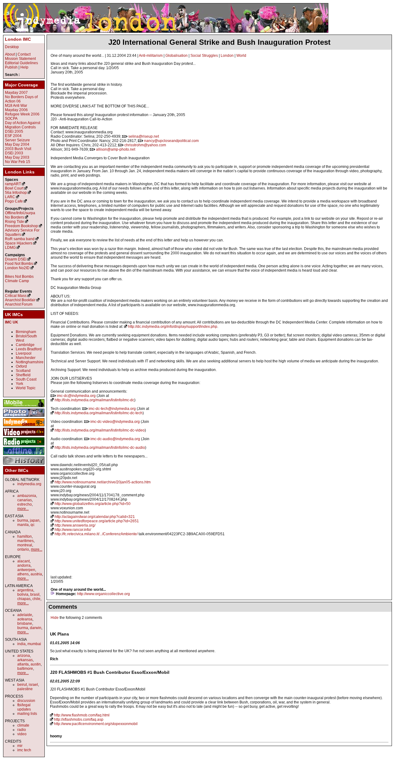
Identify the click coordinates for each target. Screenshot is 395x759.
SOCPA (11, 118)
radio (21, 730)
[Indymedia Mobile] (23, 407)
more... (23, 509)
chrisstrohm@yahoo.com (145, 145)
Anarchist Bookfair (20, 300)
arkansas (25, 660)
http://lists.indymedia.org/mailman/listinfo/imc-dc (94, 400)
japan (35, 520)
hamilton (24, 536)
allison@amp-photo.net (115, 149)
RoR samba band (20, 239)
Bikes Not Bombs (19, 276)
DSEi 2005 (14, 131)
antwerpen (26, 570)
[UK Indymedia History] (23, 465)
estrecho (24, 504)
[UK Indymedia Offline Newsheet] (23, 455)
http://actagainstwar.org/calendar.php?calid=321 (95, 517)
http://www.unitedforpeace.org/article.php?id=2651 (97, 521)
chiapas (24, 599)
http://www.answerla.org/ (75, 525)
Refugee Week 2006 (22, 114)
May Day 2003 (17, 157)
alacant (23, 561)
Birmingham (26, 332)
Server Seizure (17, 140)
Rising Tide (15, 221)
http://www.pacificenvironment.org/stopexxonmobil (96, 724)
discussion (26, 701)
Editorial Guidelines (21, 63)
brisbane (24, 623)
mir (20, 746)
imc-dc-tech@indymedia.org (112, 409)
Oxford (21, 366)
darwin (35, 628)
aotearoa (24, 619)
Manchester (25, 358)
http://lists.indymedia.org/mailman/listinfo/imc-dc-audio (100, 447)
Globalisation (176, 55)
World (241, 55)
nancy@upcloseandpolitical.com (171, 141)
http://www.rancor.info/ (73, 530)
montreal (24, 545)
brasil (35, 594)
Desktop (12, 47)
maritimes (25, 541)
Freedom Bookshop (21, 226)
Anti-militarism (151, 55)
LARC (10, 197)
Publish (11, 67)
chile (36, 599)
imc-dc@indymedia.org (76, 396)
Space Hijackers (18, 243)
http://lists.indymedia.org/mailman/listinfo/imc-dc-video (100, 430)
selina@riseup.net (143, 136)
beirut (22, 684)
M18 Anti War (16, 105)
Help (24, 67)
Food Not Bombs (19, 263)
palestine (25, 689)
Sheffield (23, 375)
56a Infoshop (16, 192)
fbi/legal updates (24, 707)
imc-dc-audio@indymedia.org (115, 439)
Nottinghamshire (30, 362)
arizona (23, 655)
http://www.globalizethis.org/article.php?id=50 (93, 504)
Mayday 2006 (16, 110)
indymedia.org (29, 484)
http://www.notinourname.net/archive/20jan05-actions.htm (103, 482)
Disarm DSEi (16, 259)
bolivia (22, 594)
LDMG (10, 247)
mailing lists (27, 713)
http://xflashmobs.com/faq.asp (78, 719)
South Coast (26, 379)
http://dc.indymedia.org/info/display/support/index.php (172, 326)
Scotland (23, 371)
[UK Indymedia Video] (23, 436)
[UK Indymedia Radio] (23, 446)
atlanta (23, 664)
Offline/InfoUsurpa (20, 213)
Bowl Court (14, 188)
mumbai (34, 644)
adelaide (24, 615)
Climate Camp (17, 281)
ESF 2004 (13, 136)
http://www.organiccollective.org (103, 594)
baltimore (25, 668)
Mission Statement (20, 58)
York (19, 384)
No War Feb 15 (17, 162)
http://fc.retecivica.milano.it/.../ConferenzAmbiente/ (96, 534)
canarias (24, 500)
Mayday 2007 (16, 92)
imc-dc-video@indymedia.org (115, 421)
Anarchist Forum (18, 304)
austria (36, 574)
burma (22, 520)
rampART (13, 184)
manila (23, 525)
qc (33, 525)
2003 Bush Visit (18, 149)
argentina (25, 590)
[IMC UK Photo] (23, 417)
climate (23, 725)
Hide (55, 617)
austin (36, 664)
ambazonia (26, 496)
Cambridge (25, 345)
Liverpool (23, 353)
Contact (24, 54)
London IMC (18, 39)
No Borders (14, 217)
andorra (24, 565)
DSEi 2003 (14, 153)
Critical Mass (16, 296)
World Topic (25, 388)
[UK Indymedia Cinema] (23, 426)
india (21, 644)
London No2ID (17, 268)
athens (23, 574)
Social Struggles (204, 55)
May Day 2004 (17, 144)
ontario (23, 549)
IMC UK (11, 322)
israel (33, 684)
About (10, 54)
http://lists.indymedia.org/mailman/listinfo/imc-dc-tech (99, 413)
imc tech (24, 750)
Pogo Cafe (14, 201)
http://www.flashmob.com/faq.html (82, 715)
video (22, 734)
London (227, 55)
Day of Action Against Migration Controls (22, 125)
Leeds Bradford (29, 349)
